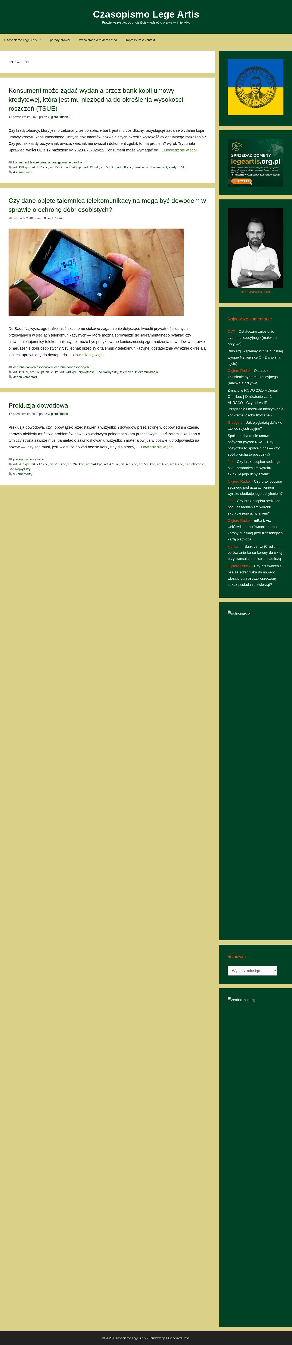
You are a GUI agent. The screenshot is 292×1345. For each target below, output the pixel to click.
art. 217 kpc (39, 464)
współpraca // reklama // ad (98, 40)
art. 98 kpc (124, 167)
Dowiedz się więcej (180, 150)
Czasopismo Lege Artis (146, 14)
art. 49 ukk (91, 167)
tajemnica (126, 372)
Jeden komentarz (25, 377)
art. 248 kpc (74, 167)
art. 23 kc (52, 372)
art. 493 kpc (129, 464)
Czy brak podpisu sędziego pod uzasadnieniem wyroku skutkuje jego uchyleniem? (254, 468)
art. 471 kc (111, 464)
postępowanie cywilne (67, 162)
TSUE (183, 167)
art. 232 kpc (58, 464)
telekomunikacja (146, 372)
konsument (159, 167)
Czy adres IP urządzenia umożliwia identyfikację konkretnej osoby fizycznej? (255, 409)
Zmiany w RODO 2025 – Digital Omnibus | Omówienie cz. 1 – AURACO (253, 396)
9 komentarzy (22, 474)
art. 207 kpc (21, 464)
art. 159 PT (20, 372)
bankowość (142, 167)
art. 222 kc (57, 167)
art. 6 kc (162, 464)
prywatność (86, 372)
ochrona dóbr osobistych (71, 367)
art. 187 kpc (39, 167)
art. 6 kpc (176, 464)
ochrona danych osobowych (33, 367)
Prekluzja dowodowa (38, 405)
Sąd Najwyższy (107, 372)
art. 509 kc (108, 167)
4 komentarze (22, 172)
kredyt (173, 167)
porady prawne (60, 40)
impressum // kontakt (140, 40)
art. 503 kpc (147, 464)
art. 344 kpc (94, 464)
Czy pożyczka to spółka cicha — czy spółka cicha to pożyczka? (254, 448)
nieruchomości (195, 464)
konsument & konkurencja (31, 162)
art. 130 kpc (21, 167)
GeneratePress (179, 1338)
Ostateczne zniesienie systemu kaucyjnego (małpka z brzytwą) (252, 337)
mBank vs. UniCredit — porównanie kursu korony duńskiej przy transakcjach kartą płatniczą (255, 553)
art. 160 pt (37, 372)
